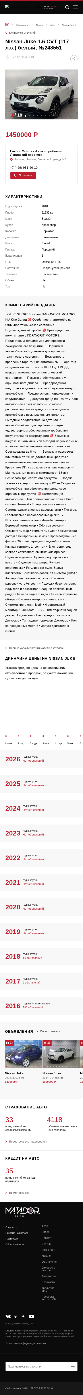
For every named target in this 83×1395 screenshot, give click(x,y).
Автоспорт (48, 1250)
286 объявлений (33, 1007)
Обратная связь (15, 1244)
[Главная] (7, 24)
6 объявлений (32, 982)
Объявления (50, 1261)
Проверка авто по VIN (49, 1298)
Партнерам (12, 1238)
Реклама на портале (17, 1233)
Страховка (48, 1282)
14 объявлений (32, 958)
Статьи (46, 1244)
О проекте (11, 1227)
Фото (45, 1226)
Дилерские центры (48, 1269)
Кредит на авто (48, 1289)
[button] (72, 115)
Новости (47, 1238)
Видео (46, 1232)
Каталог (47, 1255)
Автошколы (49, 1276)
